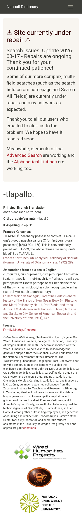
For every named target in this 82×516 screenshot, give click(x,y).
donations (29, 427)
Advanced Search (24, 155)
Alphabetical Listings (35, 161)
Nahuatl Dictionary (22, 6)
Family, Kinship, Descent (19, 330)
